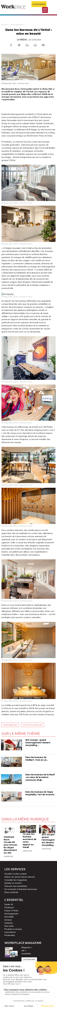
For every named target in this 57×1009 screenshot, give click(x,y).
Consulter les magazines (15, 880)
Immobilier (9, 916)
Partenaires (9, 935)
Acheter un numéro (13, 883)
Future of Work (11, 910)
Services (8, 919)
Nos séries (9, 926)
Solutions (8, 923)
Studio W (8, 904)
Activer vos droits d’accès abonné (19, 877)
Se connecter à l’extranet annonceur (20, 889)
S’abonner (38, 4)
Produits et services (13, 929)
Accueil (4, 24)
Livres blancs (10, 932)
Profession (9, 907)
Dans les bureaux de (32, 725)
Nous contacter (11, 892)
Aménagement (17, 24)
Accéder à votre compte (15, 873)
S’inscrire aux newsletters (15, 886)
